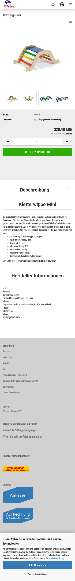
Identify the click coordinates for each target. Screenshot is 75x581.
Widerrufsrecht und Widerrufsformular (22, 436)
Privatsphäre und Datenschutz (15, 375)
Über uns (6, 351)
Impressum (7, 357)
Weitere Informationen (37, 574)
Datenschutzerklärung (55, 558)
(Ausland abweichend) (52, 119)
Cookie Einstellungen (11, 392)
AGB (4, 369)
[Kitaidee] (7, 4)
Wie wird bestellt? (12, 411)
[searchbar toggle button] (53, 4)
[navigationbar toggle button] (70, 4)
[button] (8, 142)
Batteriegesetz (8, 386)
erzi (70, 21)
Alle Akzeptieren (37, 565)
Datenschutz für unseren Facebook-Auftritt (20, 380)
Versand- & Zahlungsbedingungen (20, 430)
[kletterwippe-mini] (37, 55)
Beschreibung (34, 190)
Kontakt (6, 363)
